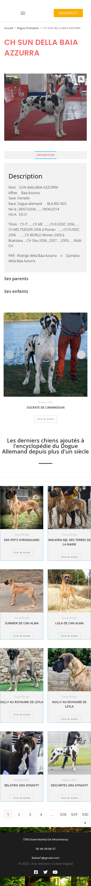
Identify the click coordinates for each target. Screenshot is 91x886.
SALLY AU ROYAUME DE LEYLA (21, 702)
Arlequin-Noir (45, 402)
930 (85, 814)
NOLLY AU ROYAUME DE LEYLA (69, 704)
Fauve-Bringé (21, 534)
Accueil (8, 28)
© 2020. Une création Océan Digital (45, 863)
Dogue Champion (28, 28)
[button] (23, 13)
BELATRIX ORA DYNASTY (21, 785)
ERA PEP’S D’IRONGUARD (21, 540)
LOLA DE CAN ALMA (69, 623)
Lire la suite (45, 419)
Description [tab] (45, 155)
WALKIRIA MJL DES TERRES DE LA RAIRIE (69, 542)
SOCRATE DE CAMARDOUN (46, 407)
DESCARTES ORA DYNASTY (69, 785)
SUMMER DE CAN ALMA (22, 623)
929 (74, 814)
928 (63, 814)
